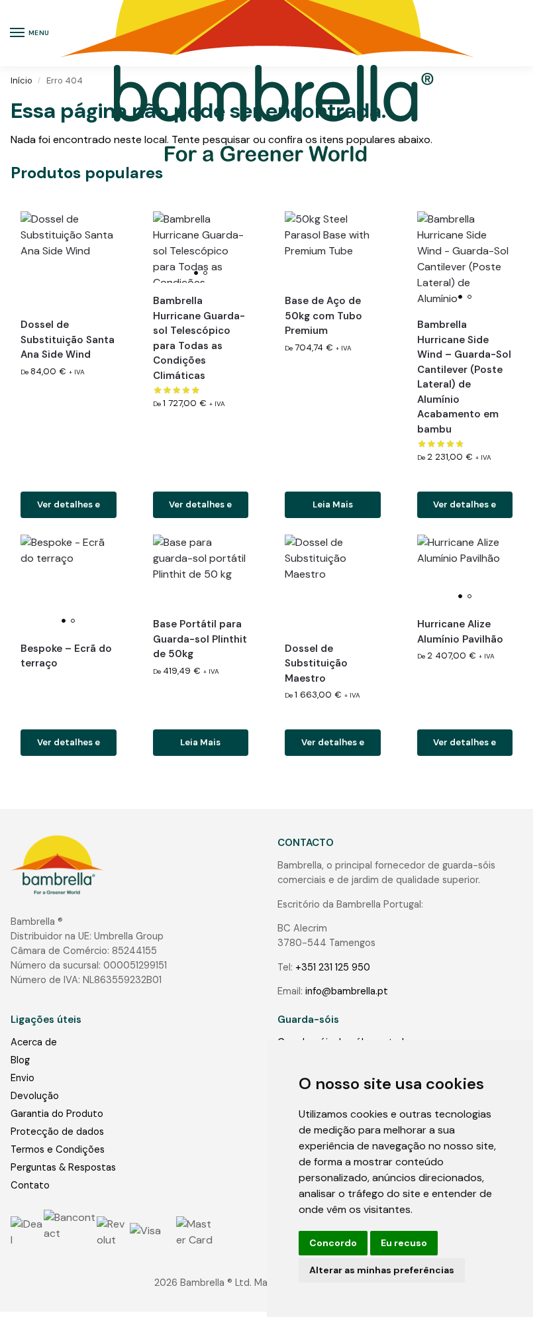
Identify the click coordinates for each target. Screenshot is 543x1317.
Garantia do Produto (57, 1113)
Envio (22, 1077)
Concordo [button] (333, 1243)
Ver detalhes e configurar (68, 508)
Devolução (35, 1095)
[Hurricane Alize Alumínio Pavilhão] (465, 570)
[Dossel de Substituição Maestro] (333, 583)
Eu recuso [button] (404, 1243)
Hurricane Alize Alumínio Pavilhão (460, 631)
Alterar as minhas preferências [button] (381, 1270)
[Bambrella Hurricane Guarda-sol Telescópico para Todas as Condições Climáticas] (201, 247)
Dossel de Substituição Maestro (316, 663)
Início (21, 80)
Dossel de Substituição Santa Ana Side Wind (68, 339)
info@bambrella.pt (346, 991)
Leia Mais (333, 504)
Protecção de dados (57, 1131)
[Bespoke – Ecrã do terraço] (69, 583)
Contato (30, 1185)
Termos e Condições (58, 1149)
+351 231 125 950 (332, 967)
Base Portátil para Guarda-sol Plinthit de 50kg (200, 638)
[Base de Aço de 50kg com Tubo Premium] (333, 247)
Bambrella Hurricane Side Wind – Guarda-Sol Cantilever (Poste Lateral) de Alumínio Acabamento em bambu (464, 377)
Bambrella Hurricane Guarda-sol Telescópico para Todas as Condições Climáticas (199, 338)
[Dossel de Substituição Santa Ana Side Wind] (69, 259)
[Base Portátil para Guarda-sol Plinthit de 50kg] (201, 570)
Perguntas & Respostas (63, 1167)
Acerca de (34, 1042)
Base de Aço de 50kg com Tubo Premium (323, 315)
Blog (20, 1060)
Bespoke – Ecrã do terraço (66, 656)
